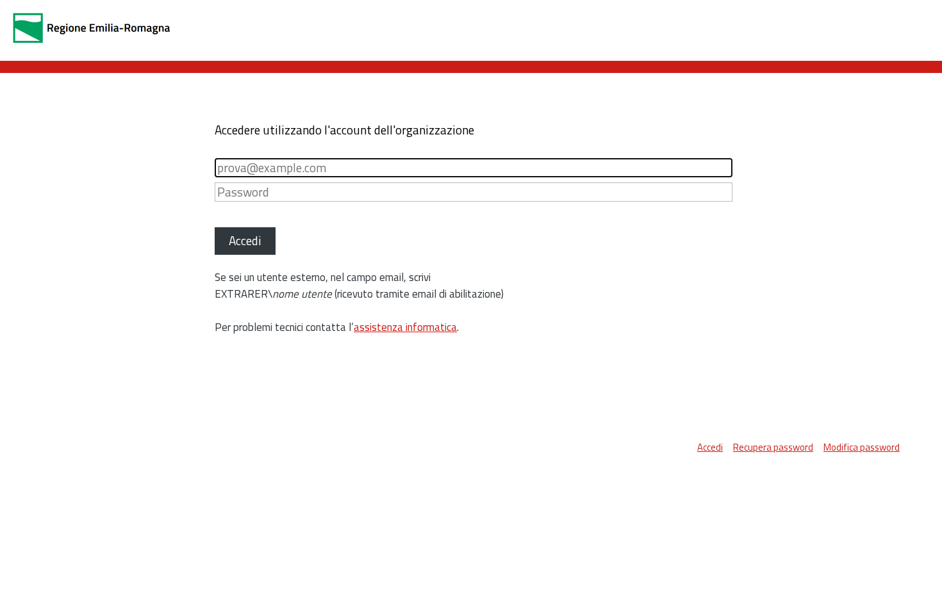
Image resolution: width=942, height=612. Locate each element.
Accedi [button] (245, 240)
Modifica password (861, 447)
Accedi (710, 447)
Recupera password (773, 447)
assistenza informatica (405, 327)
